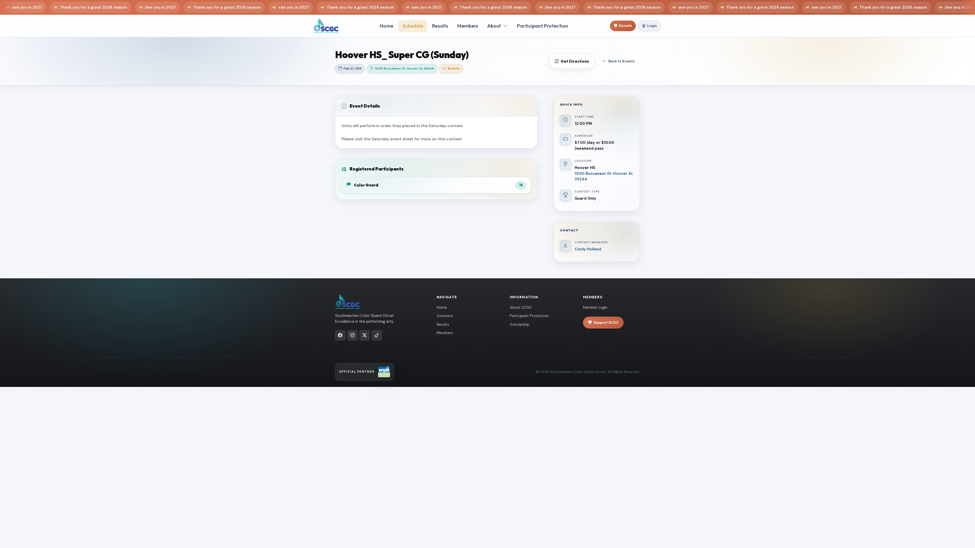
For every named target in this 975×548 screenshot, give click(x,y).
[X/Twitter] (365, 335)
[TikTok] (377, 335)
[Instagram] (352, 335)
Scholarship (519, 324)
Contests (445, 316)
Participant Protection (542, 26)
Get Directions (575, 61)
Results (440, 26)
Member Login (595, 307)
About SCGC (521, 307)
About (494, 26)
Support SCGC (606, 322)
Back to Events (621, 61)
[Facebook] (340, 335)
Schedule (412, 26)
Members (467, 26)
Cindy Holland (588, 249)
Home (386, 26)
